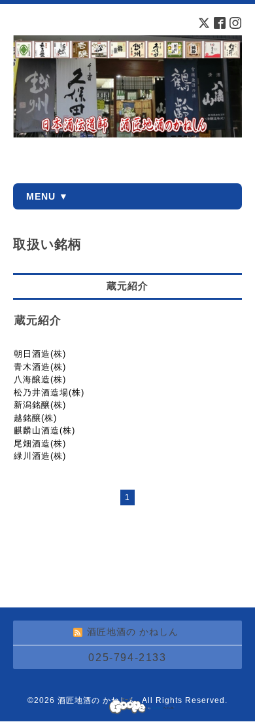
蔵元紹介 (37, 320)
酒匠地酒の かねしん (97, 700)
